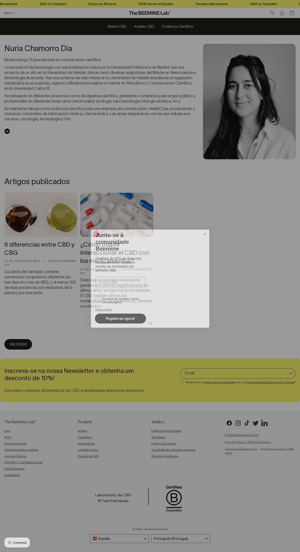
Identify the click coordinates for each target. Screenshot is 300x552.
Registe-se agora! (120, 321)
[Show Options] (141, 289)
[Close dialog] (205, 226)
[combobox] (119, 289)
